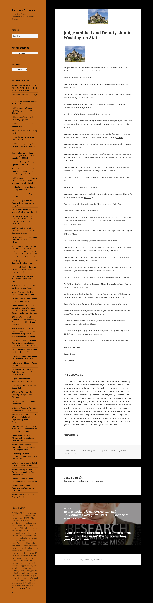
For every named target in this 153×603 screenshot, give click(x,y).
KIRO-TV (86, 154)
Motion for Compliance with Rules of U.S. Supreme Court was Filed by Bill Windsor (23, 171)
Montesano (67, 211)
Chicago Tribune (70, 354)
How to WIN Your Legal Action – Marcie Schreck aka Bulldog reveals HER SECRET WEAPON (25, 343)
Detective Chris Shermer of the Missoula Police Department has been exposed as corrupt (25, 428)
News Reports (90, 451)
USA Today (76, 347)
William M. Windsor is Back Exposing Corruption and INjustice (23, 394)
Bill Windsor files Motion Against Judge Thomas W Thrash (22, 110)
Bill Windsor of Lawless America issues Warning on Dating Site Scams (23, 488)
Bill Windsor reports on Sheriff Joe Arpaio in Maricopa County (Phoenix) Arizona (24, 472)
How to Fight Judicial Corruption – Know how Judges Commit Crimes (24, 456)
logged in (80, 480)
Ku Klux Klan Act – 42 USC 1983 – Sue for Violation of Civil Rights (24, 239)
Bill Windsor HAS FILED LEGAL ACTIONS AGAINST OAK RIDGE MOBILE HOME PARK (24, 88)
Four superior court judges (72, 204)
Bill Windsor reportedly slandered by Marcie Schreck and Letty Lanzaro (23, 146)
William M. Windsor (74, 375)
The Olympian (69, 360)
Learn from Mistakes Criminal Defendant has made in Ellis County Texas (24, 372)
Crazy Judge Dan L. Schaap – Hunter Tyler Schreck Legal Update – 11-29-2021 (23, 155)
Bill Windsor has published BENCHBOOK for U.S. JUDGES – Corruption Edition (24, 230)
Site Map (15, 593)
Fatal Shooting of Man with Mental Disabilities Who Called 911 (24, 278)
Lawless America (23, 10)
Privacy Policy (69, 559)
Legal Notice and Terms (21, 588)
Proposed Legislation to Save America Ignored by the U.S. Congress (23, 203)
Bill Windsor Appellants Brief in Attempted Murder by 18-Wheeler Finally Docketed (24, 180)
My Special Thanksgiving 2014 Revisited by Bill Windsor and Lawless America (24, 269)
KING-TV (119, 137)
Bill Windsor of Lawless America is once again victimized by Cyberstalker (23, 447)
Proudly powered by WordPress (90, 559)
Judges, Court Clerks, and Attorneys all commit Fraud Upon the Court (23, 438)
